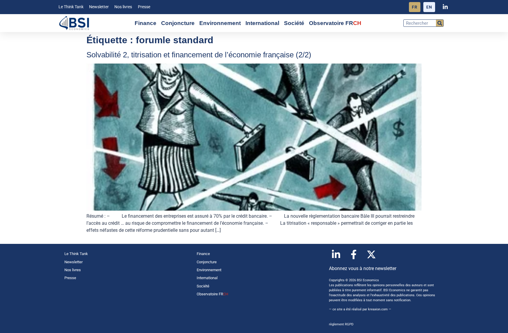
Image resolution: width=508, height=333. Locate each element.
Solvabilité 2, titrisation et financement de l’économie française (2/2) (198, 55)
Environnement (220, 23)
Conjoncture (178, 23)
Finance (145, 23)
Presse (144, 6)
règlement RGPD (341, 324)
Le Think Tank (71, 6)
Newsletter (99, 6)
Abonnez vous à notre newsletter (362, 268)
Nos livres (123, 6)
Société (294, 23)
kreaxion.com (378, 309)
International (262, 23)
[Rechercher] (439, 23)
